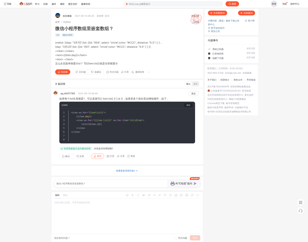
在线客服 (247, 72)
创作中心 (294, 3)
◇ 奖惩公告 (214, 31)
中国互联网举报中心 (217, 99)
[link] (57, 22)
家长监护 (249, 95)
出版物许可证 (241, 107)
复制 (188, 105)
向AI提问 (248, 13)
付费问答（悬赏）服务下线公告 (224, 20)
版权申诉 (228, 107)
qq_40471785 (67, 93)
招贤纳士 (224, 79)
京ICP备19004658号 (218, 86)
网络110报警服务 (237, 99)
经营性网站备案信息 (240, 86)
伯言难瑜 (67, 15)
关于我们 (211, 79)
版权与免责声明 (215, 107)
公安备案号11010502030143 (226, 90)
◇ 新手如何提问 (216, 27)
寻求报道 (251, 79)
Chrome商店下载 (216, 103)
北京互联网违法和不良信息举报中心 (225, 95)
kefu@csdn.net (233, 72)
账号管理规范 (232, 103)
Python (67, 22)
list (57, 35)
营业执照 (246, 90)
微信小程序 (68, 35)
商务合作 (238, 79)
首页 (57, 22)
